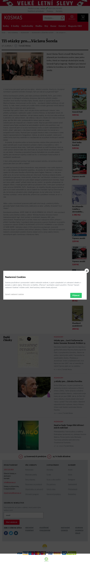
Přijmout (76, 295)
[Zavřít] (87, 271)
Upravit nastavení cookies (14, 294)
